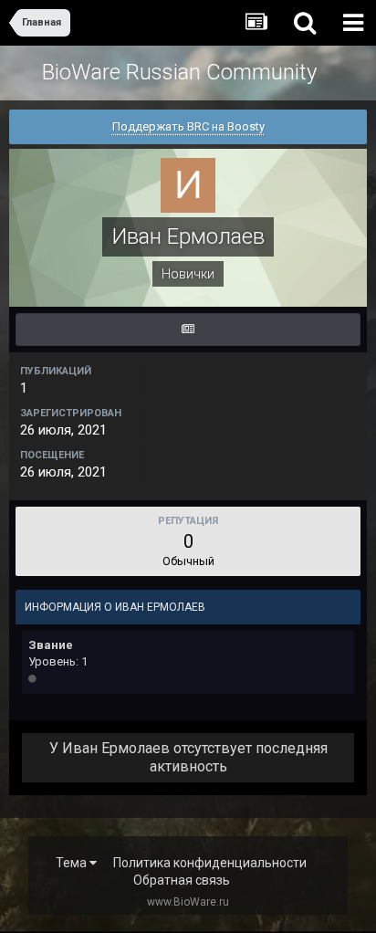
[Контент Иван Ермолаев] (188, 329)
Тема (72, 862)
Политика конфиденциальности (210, 862)
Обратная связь (181, 880)
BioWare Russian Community (179, 72)
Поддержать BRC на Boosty (188, 126)
